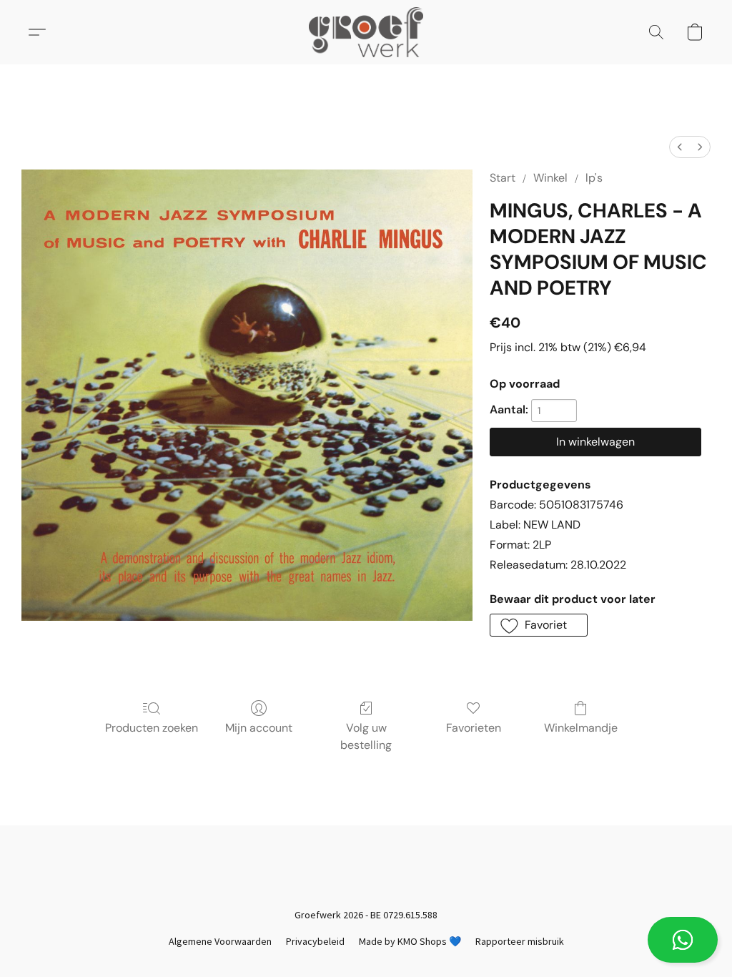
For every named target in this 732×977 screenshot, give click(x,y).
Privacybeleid (315, 941)
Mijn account (258, 727)
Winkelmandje (581, 727)
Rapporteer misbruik (519, 941)
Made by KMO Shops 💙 (410, 941)
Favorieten (473, 727)
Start (502, 177)
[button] (683, 940)
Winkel (550, 177)
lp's (594, 177)
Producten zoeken (151, 727)
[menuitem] (680, 147)
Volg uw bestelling (366, 736)
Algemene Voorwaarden (220, 941)
